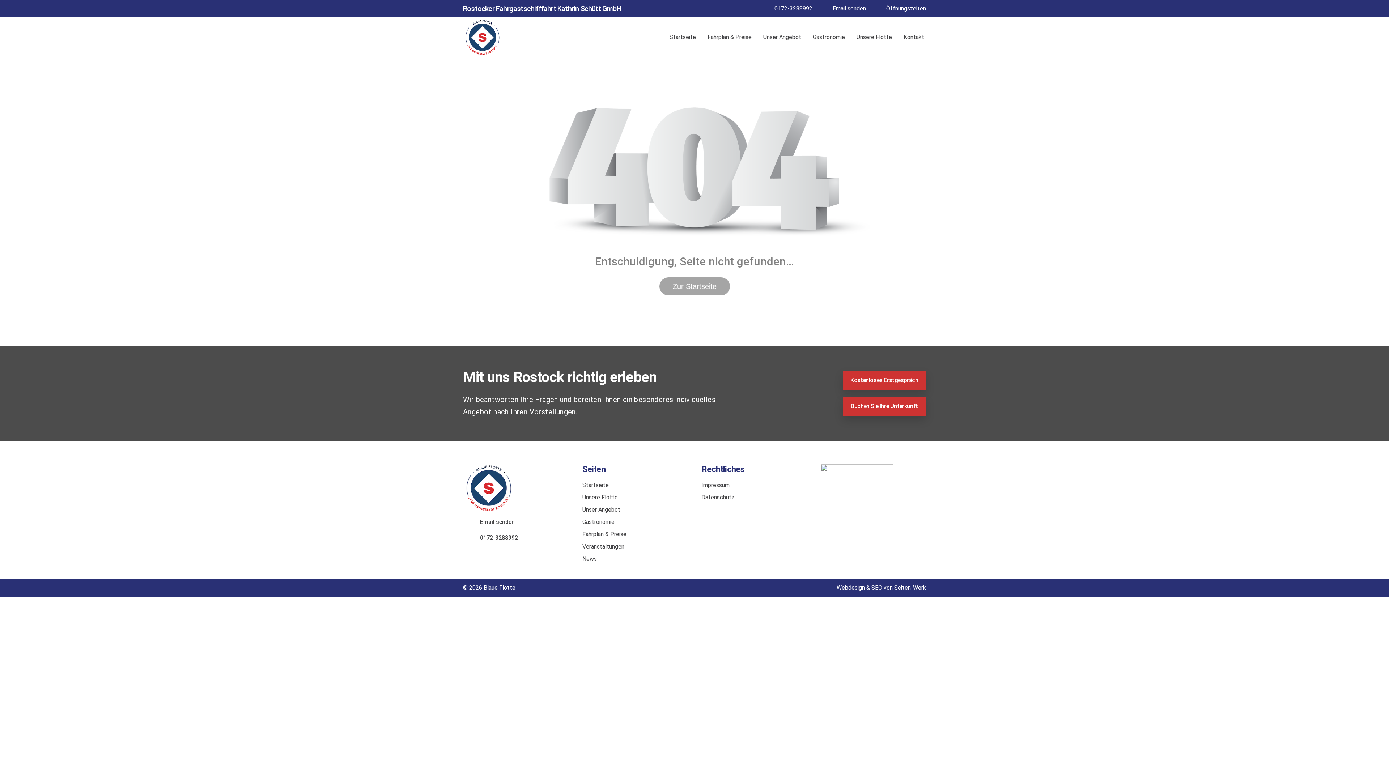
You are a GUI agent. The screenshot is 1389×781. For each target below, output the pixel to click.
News (589, 558)
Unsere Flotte (874, 37)
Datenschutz (717, 497)
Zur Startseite (695, 286)
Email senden (849, 8)
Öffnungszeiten (906, 8)
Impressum (715, 485)
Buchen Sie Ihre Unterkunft (884, 406)
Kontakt (914, 37)
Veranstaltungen (603, 546)
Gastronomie (829, 37)
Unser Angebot (782, 37)
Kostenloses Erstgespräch (884, 380)
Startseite (683, 37)
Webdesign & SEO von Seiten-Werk (881, 587)
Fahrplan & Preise (730, 37)
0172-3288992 (793, 8)
